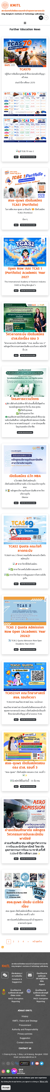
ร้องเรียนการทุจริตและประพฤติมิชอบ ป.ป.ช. (15, 993)
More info (44, 1081)
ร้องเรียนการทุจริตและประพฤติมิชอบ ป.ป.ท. (40, 993)
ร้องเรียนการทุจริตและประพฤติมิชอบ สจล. (42, 977)
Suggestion (25, 1038)
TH (46, 17)
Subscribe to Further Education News (3, 947)
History (25, 1016)
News (16, 157)
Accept (5, 1087)
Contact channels (25, 1042)
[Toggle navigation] (25, 23)
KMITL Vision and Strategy (25, 1020)
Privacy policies (25, 1033)
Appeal (42, 984)
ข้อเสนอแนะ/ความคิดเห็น (17, 974)
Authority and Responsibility (25, 1029)
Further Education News (28, 157)
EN (41, 17)
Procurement (25, 1025)
